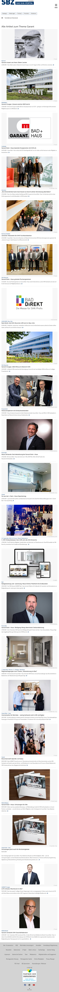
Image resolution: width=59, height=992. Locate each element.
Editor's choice (32, 950)
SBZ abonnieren (26, 963)
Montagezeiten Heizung (12, 959)
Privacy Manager (50, 959)
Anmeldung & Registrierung (50, 945)
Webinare (33, 13)
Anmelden (38, 945)
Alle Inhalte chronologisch (27, 945)
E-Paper (24, 950)
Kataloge (4, 13)
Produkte (26, 13)
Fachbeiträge (41, 950)
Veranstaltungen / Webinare (39, 963)
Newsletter (8, 950)
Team (26, 954)
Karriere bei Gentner (17, 954)
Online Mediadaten (39, 959)
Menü (56, 7)
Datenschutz (17, 950)
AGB (17, 945)
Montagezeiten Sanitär (26, 959)
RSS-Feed (17, 963)
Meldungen (12, 13)
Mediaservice (33, 954)
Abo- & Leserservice (8, 945)
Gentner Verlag (51, 950)
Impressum (7, 954)
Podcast (19, 13)
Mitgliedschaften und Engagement (47, 954)
